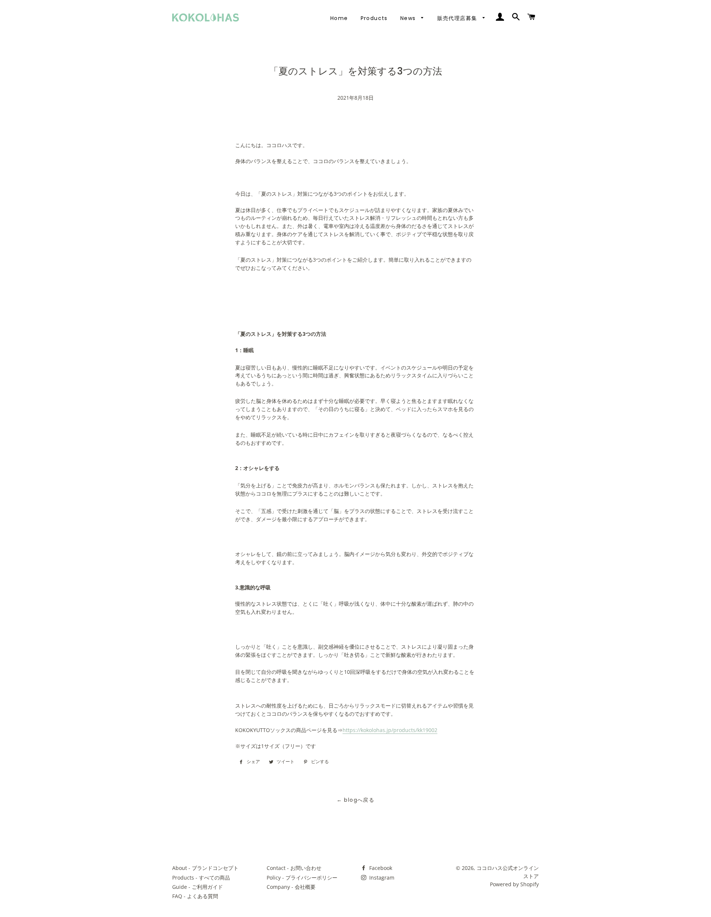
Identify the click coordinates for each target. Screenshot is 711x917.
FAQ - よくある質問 (195, 896)
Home (339, 18)
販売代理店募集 (458, 18)
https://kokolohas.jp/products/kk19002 (390, 730)
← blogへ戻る (356, 800)
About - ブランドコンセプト (205, 867)
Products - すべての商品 (201, 877)
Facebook (380, 867)
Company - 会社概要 (291, 886)
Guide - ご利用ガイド (197, 886)
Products (374, 18)
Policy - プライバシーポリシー (302, 877)
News (409, 18)
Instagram (381, 877)
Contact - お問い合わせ (294, 867)
